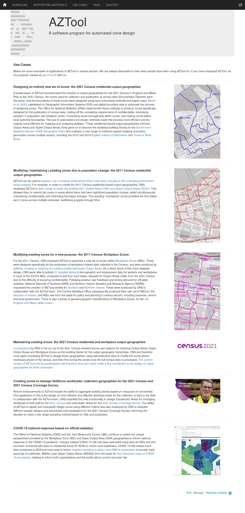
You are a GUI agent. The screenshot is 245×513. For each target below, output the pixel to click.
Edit (189, 492)
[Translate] (240, 5)
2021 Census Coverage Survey (121, 403)
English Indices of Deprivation (109, 135)
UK (146, 299)
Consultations (22, 348)
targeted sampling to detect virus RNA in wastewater (103, 450)
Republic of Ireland (24, 295)
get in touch (50, 75)
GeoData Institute (216, 492)
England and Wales (25, 303)
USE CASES (79, 5)
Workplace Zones (125, 261)
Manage (198, 492)
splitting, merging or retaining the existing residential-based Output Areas (57, 268)
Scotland (73, 287)
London (48, 303)
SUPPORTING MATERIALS (50, 5)
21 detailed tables (65, 272)
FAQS (96, 5)
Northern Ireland (95, 287)
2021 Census (58, 403)
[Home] (4, 5)
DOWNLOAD (20, 5)
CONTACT (112, 5)
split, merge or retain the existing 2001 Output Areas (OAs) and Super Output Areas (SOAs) (93, 188)
